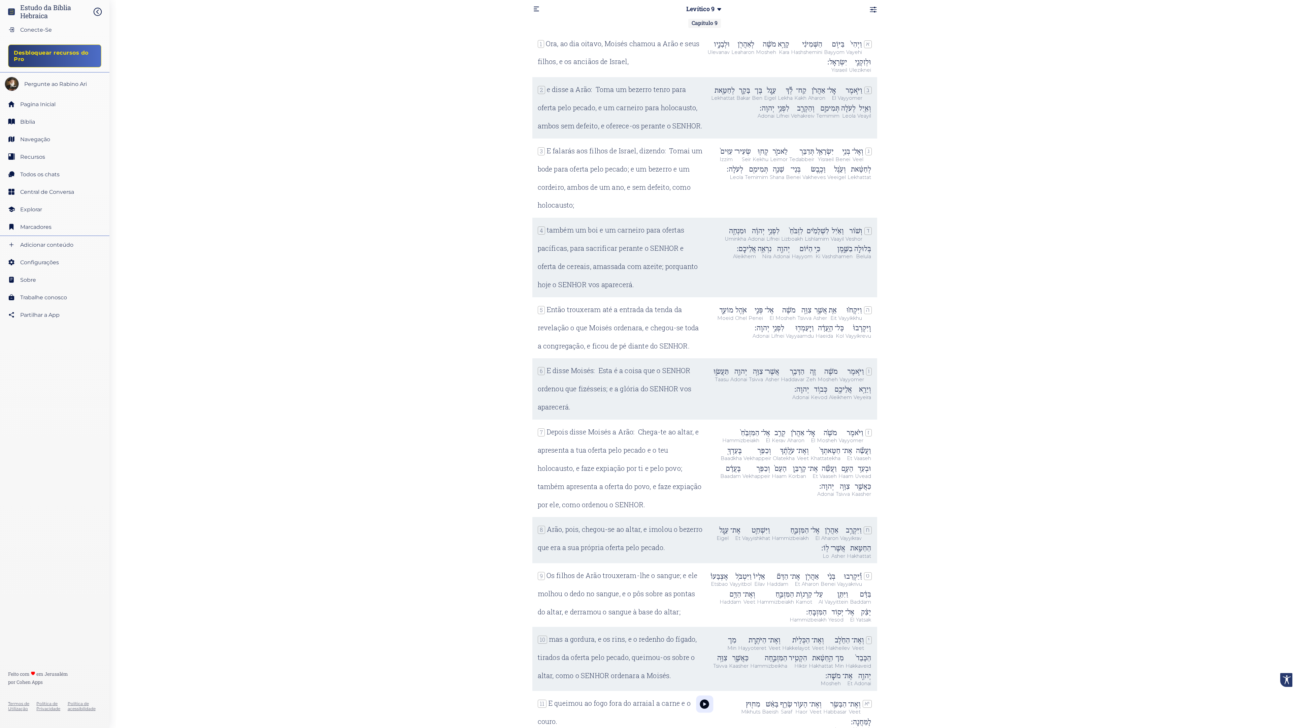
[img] (101, 12)
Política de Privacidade (48, 706)
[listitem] (54, 121)
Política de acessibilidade (82, 706)
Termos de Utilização (18, 706)
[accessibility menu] (1286, 680)
